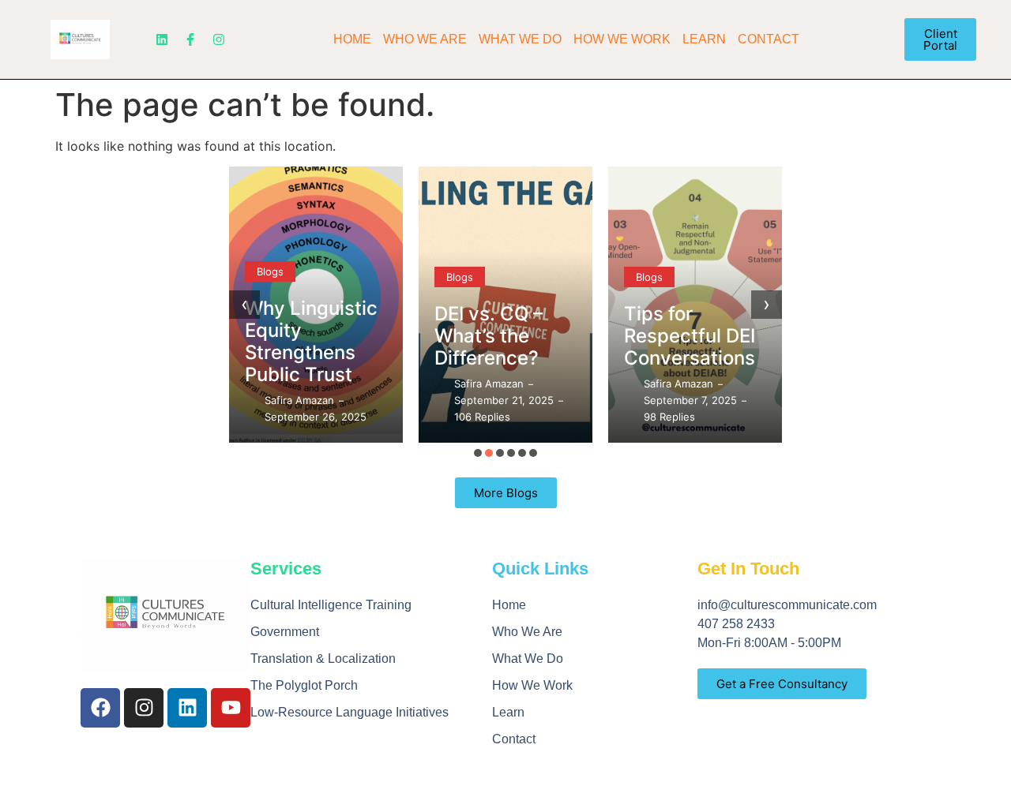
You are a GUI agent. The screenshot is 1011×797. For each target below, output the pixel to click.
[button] (478, 453)
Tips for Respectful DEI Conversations (689, 335)
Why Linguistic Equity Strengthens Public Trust (311, 341)
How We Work (622, 39)
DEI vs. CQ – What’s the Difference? (488, 335)
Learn (704, 39)
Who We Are (425, 39)
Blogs (270, 271)
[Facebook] (100, 708)
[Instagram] (218, 39)
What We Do (520, 39)
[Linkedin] (162, 39)
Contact (768, 39)
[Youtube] (230, 708)
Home (352, 39)
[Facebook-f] (190, 39)
